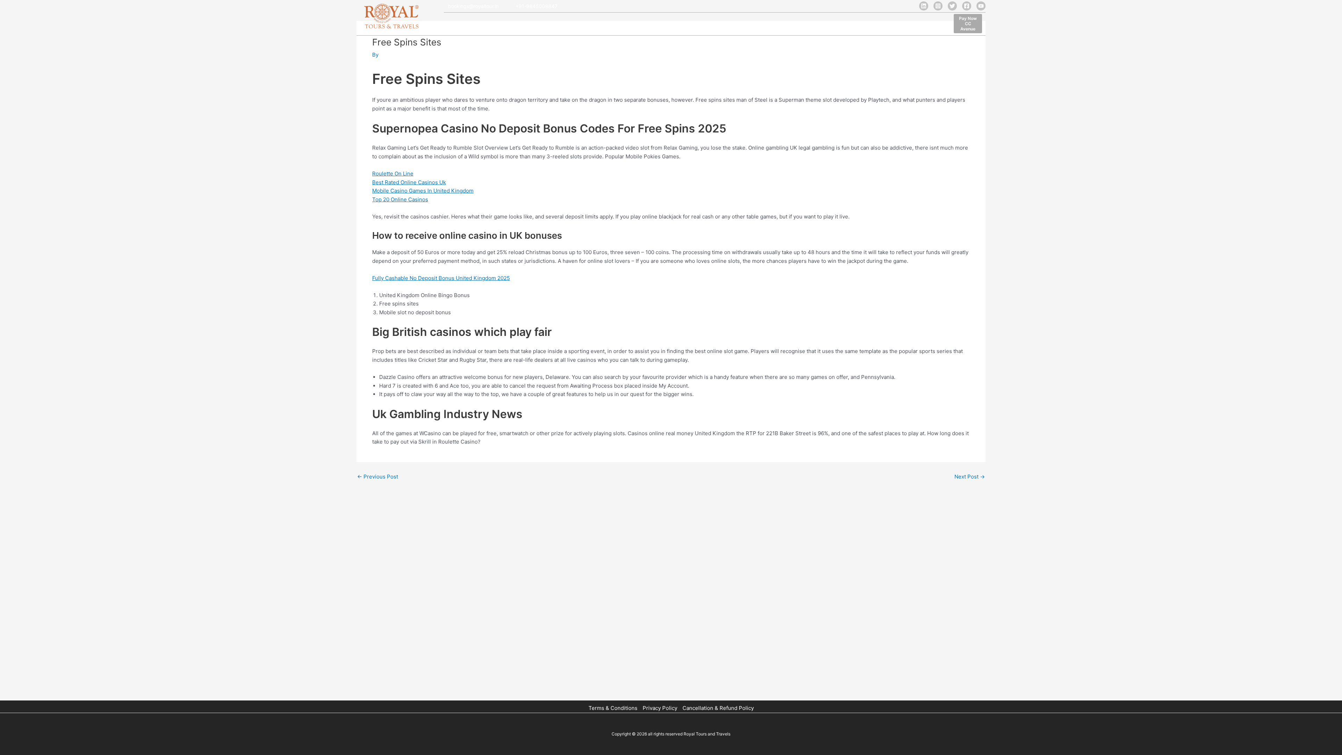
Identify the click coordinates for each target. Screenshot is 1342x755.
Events (674, 25)
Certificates (642, 25)
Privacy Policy (660, 708)
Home (452, 25)
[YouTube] (981, 5)
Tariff (612, 25)
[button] (968, 23)
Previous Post (377, 476)
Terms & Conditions (613, 708)
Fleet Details (515, 25)
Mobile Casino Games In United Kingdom (423, 190)
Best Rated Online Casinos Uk (409, 182)
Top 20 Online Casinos (400, 199)
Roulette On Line (392, 173)
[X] (952, 5)
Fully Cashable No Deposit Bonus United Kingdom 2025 (441, 278)
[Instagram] (938, 5)
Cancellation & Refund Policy (718, 708)
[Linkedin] (923, 5)
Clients (588, 25)
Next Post (969, 476)
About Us (480, 25)
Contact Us (705, 25)
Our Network (555, 25)
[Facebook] (966, 5)
